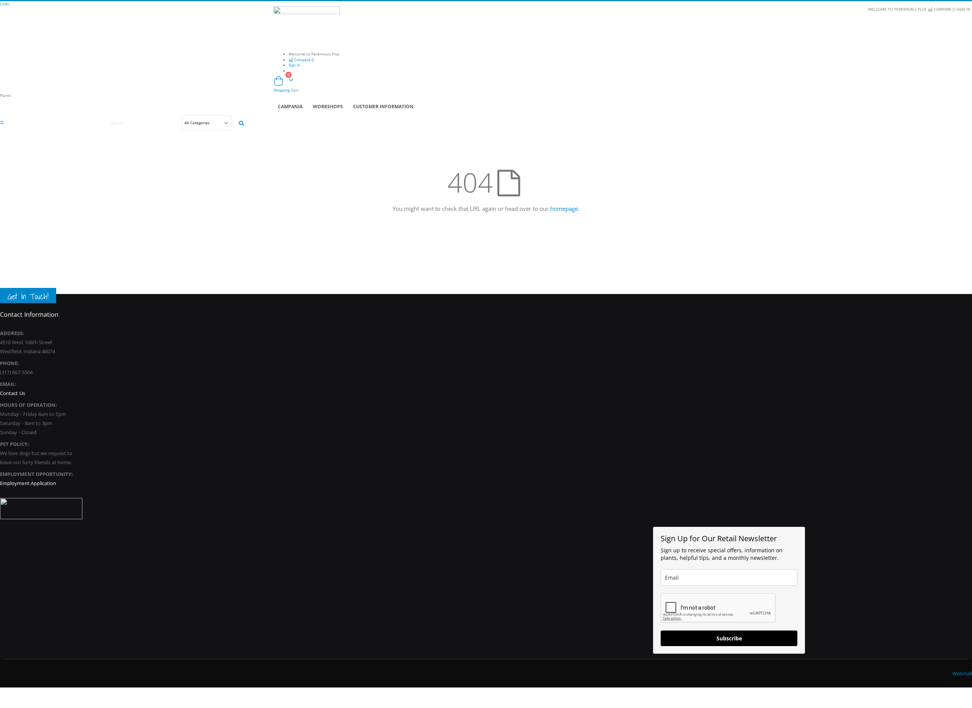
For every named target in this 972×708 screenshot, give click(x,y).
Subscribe (729, 638)
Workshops (328, 106)
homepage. (564, 208)
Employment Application (28, 483)
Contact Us (12, 393)
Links (4, 3)
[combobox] (174, 123)
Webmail (962, 673)
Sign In (963, 9)
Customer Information (383, 106)
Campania (290, 106)
